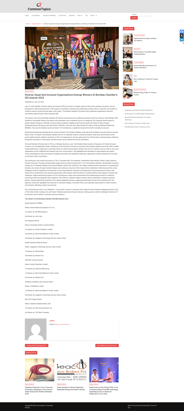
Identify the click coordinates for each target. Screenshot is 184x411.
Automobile (36, 15)
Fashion (71, 15)
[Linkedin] (182, 39)
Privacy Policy (146, 405)
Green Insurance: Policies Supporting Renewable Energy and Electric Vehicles (71, 388)
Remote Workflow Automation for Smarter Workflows (145, 67)
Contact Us (137, 405)
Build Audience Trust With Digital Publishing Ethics (145, 53)
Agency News (29, 91)
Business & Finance (49, 15)
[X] (182, 35)
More (92, 15)
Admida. (27, 407)
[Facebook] (182, 32)
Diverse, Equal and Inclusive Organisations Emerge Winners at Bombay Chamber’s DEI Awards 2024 (37, 345)
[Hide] (183, 43)
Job (86, 15)
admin (52, 321)
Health (79, 15)
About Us (130, 405)
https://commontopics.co (62, 324)
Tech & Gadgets (139, 62)
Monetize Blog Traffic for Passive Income (145, 94)
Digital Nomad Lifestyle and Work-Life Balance (145, 40)
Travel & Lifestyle (139, 35)
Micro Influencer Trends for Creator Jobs (146, 80)
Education (62, 15)
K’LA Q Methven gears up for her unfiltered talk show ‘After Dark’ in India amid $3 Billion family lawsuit (108, 345)
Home (27, 15)
